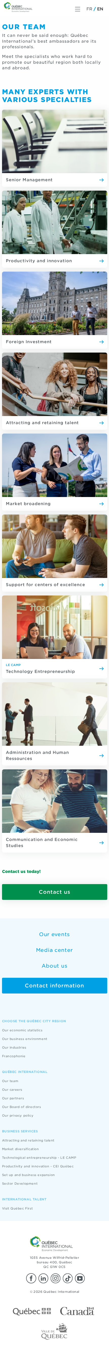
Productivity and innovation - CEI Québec (38, 1166)
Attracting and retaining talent (28, 1140)
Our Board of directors (21, 1107)
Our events (54, 934)
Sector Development (20, 1183)
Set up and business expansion (28, 1175)
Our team (10, 1081)
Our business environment (24, 1039)
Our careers (12, 1089)
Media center (54, 950)
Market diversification (20, 1149)
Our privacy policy (18, 1115)
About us (55, 966)
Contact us (54, 892)
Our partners (13, 1098)
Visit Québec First (17, 1208)
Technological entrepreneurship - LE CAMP (39, 1158)
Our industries (14, 1047)
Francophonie (14, 1056)
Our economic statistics (22, 1030)
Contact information (54, 986)
